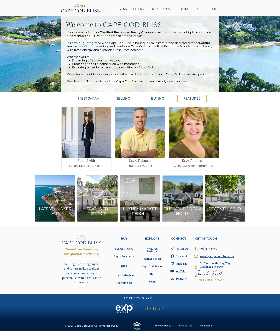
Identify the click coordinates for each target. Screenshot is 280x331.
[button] (161, 9)
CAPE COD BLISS (81, 243)
